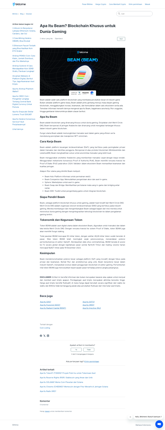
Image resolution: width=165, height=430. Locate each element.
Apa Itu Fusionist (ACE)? (50, 305)
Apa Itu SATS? (89, 302)
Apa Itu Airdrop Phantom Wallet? (22, 90)
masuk (47, 411)
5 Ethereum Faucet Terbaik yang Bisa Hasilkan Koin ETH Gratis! (24, 48)
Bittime (15, 14)
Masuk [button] (147, 4)
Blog (21, 14)
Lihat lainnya (17, 129)
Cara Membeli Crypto (117, 4)
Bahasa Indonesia (143, 425)
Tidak (89, 350)
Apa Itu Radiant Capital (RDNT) (53, 308)
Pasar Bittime (87, 4)
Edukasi (29, 14)
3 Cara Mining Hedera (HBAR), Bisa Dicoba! (21, 39)
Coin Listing (45, 328)
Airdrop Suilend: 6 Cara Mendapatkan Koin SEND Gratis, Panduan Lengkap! (23, 68)
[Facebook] (41, 336)
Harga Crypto (100, 4)
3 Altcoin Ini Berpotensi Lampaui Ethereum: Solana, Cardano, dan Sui (24, 31)
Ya (76, 350)
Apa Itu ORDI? (88, 305)
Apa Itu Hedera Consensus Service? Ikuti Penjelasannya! (23, 122)
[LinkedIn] (48, 336)
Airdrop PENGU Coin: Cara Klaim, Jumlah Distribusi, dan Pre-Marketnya (23, 58)
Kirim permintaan (135, 4)
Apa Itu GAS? (45, 302)
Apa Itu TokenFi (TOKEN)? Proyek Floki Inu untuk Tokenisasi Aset (68, 373)
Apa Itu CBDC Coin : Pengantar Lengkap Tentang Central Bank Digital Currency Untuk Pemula (22, 101)
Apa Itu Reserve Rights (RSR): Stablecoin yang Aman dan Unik (66, 377)
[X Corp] (44, 336)
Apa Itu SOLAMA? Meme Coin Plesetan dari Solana (61, 382)
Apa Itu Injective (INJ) (92, 308)
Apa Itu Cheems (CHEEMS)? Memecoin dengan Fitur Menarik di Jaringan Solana (74, 386)
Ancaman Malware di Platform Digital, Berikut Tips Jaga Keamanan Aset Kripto (23, 80)
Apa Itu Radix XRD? (48, 391)
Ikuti (121, 39)
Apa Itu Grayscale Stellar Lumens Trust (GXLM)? (22, 113)
